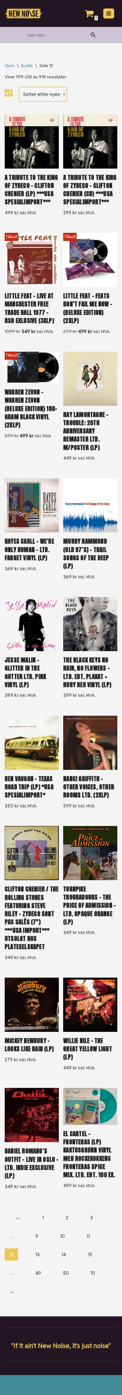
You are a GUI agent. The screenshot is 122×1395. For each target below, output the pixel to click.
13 (37, 1254)
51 (93, 1273)
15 (90, 1254)
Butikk (27, 65)
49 (38, 1273)
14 (64, 1254)
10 (62, 1236)
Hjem (9, 65)
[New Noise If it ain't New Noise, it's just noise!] (23, 13)
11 (88, 1236)
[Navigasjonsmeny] (108, 13)
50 (66, 1273)
